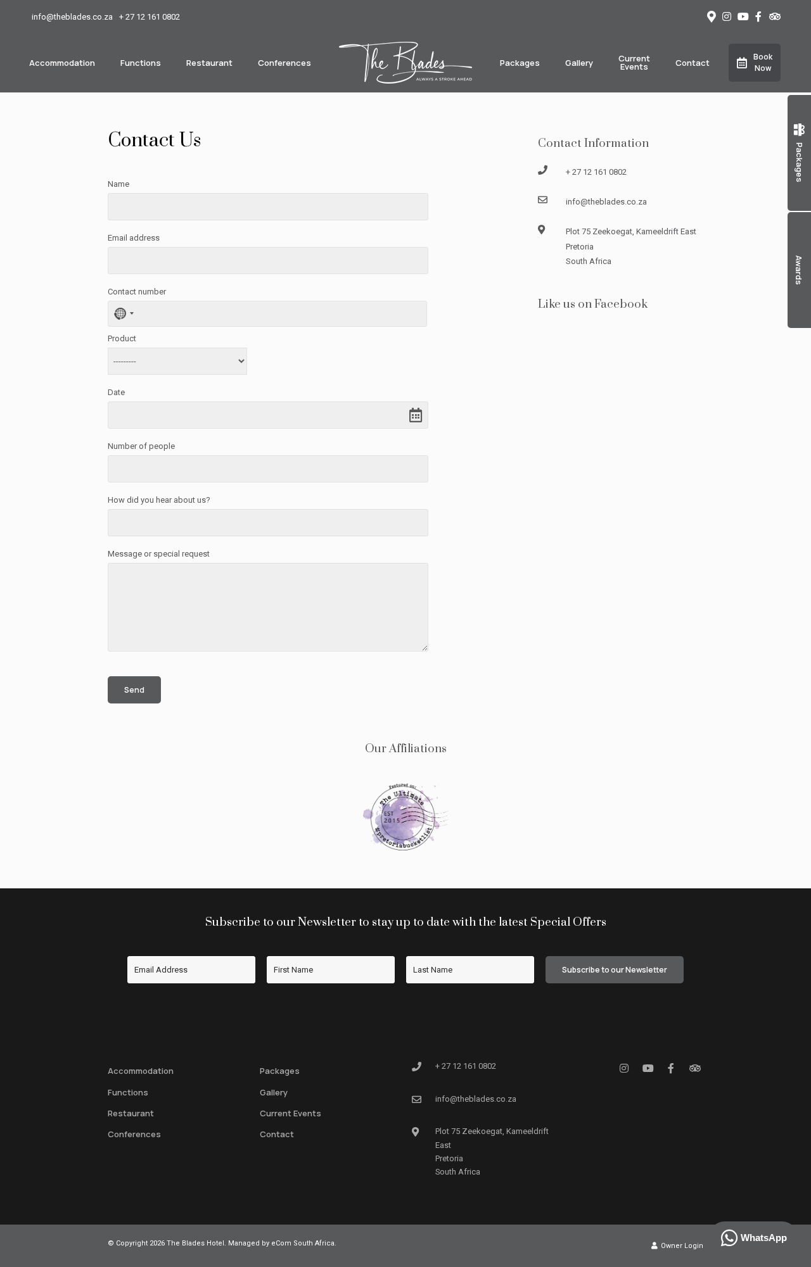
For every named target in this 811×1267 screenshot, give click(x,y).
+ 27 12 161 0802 (149, 17)
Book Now (762, 62)
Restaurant (209, 62)
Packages (520, 62)
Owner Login (681, 1246)
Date (116, 392)
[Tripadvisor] (774, 16)
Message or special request (159, 553)
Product (122, 338)
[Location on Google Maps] (711, 16)
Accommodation (62, 62)
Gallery (579, 62)
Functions (140, 62)
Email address (134, 238)
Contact (692, 62)
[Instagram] (727, 16)
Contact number (137, 291)
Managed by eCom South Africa (281, 1243)
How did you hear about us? (159, 500)
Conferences (284, 62)
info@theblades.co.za (72, 17)
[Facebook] (758, 16)
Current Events (634, 62)
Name (118, 184)
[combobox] (122, 313)
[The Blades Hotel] (405, 61)
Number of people (141, 446)
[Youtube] (743, 16)
